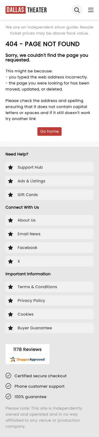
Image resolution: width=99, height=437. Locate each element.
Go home (49, 131)
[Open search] (77, 9)
